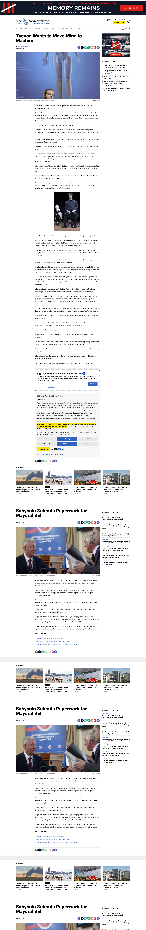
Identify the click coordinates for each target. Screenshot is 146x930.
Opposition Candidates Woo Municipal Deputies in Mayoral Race (57, 644)
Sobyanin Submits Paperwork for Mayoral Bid (51, 513)
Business (45, 29)
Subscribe (93, 383)
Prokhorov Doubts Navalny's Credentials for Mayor (53, 641)
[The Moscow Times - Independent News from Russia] (33, 21)
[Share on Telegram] (85, 47)
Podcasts (69, 29)
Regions (37, 29)
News (20, 29)
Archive (77, 29)
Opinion (52, 29)
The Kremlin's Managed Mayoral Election (50, 638)
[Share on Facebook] (78, 47)
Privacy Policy (51, 387)
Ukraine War (28, 29)
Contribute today (119, 22)
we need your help (43, 421)
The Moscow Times (23, 46)
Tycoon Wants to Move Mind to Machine (49, 38)
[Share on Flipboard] (95, 47)
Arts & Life (60, 29)
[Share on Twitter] (82, 47)
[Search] (129, 29)
